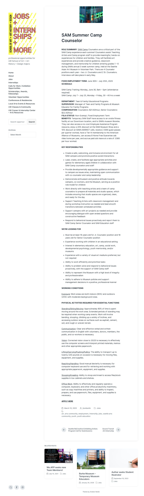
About (11, 76)
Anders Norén (95, 492)
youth (73, 416)
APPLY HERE (67, 401)
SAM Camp (83, 49)
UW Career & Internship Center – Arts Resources (21, 111)
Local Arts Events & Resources (21, 104)
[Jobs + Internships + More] (22, 34)
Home (10, 73)
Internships (13, 83)
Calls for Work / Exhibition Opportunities (19, 87)
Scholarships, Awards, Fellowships (18, 92)
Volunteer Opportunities (18, 97)
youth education (83, 416)
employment (83, 414)
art (63, 414)
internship (93, 414)
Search (32, 122)
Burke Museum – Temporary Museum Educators (89, 476)
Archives (12, 130)
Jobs (10, 79)
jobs (100, 414)
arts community (71, 414)
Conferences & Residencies (20, 100)
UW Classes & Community (19, 107)
